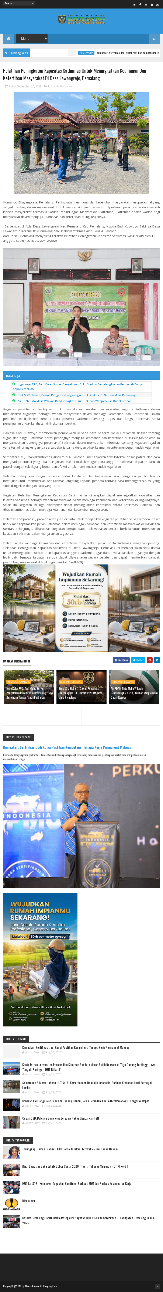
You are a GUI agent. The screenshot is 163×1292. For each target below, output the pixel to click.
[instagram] (146, 4)
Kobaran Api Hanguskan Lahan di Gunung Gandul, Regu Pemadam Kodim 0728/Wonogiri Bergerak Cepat (85, 1101)
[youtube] (157, 4)
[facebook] (140, 4)
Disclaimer (28, 1200)
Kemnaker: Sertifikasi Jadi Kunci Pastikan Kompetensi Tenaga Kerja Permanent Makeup (67, 747)
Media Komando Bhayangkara (41, 1286)
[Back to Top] (157, 1286)
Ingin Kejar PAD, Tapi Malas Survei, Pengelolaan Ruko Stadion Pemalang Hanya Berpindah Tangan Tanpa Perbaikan (29, 692)
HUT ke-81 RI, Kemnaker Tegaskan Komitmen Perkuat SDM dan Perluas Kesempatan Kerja (76, 1183)
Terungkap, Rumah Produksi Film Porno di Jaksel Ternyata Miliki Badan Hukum (70, 1149)
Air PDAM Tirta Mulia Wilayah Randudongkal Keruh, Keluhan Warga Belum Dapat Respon (75, 401)
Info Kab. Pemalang (60, 86)
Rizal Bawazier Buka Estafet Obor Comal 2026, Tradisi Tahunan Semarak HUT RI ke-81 (75, 1166)
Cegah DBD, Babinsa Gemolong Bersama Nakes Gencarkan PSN (60, 1118)
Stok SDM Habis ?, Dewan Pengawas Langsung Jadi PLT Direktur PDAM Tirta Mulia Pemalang (76, 395)
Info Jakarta (58, 52)
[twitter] (134, 4)
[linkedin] (151, 4)
